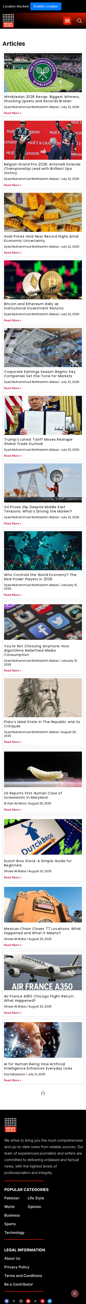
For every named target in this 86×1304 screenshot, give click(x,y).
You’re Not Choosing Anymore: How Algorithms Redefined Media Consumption (36, 650)
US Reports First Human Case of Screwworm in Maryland (33, 795)
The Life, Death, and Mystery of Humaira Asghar (41, 1201)
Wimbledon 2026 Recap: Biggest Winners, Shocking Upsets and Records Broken (42, 98)
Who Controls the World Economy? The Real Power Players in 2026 (40, 576)
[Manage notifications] (75, 1293)
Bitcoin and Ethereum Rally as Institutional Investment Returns (34, 306)
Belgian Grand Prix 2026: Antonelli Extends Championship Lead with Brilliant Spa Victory (42, 168)
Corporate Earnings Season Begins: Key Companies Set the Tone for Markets (40, 373)
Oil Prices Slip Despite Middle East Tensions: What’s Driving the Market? (38, 509)
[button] (67, 21)
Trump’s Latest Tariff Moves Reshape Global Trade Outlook (38, 441)
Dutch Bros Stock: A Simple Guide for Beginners (38, 863)
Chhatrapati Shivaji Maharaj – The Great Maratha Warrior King (41, 1269)
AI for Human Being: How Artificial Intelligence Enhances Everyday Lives (38, 1066)
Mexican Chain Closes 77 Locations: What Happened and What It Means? (42, 930)
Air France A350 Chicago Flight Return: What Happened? (39, 998)
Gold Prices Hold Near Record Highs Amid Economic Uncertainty (41, 238)
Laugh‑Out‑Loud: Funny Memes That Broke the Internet (37, 1133)
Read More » (13, 113)
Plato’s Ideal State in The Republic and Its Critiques (42, 724)
